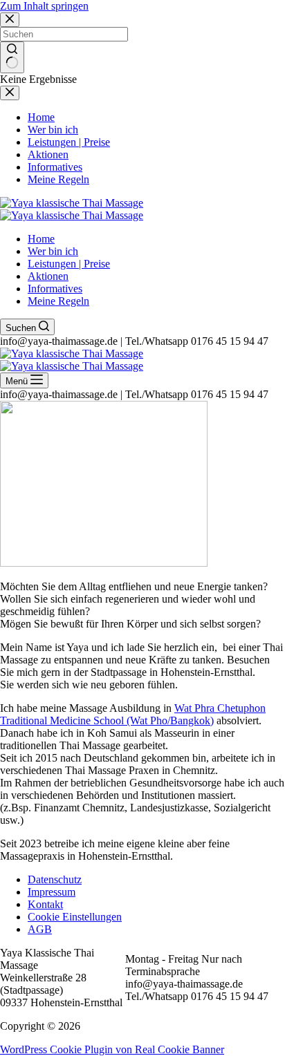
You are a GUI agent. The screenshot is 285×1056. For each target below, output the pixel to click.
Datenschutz (55, 879)
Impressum (51, 892)
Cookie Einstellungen (75, 917)
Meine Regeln (58, 301)
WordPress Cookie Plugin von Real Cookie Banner (112, 1049)
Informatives (55, 288)
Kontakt (45, 904)
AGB (40, 929)
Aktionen (48, 276)
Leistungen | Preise (69, 264)
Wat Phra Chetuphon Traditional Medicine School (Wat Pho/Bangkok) (133, 714)
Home (41, 239)
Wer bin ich (53, 251)
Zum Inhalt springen (44, 6)
